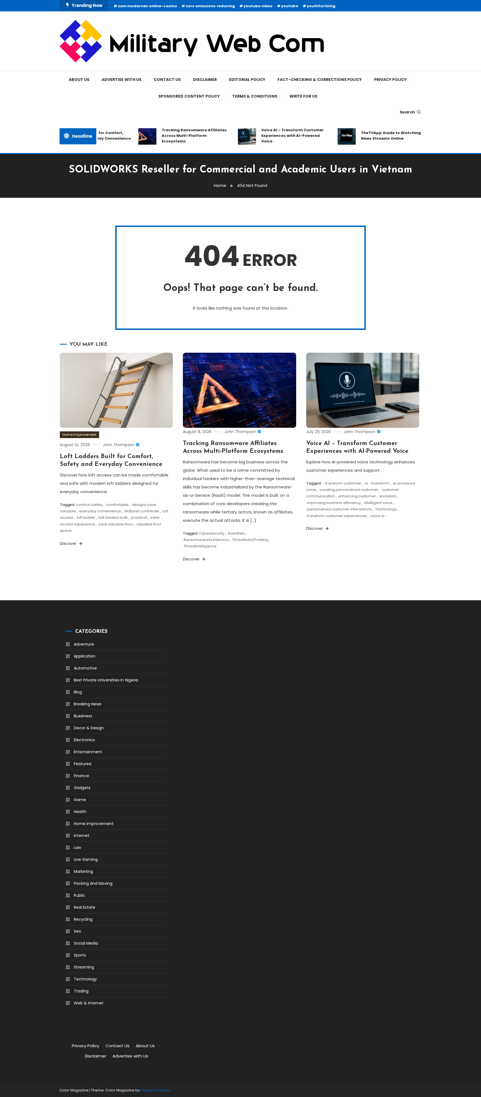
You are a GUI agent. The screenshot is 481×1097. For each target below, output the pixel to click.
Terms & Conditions (254, 96)
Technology (386, 509)
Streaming (84, 967)
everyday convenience (100, 511)
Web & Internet (89, 1003)
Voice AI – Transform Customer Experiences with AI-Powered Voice (282, 135)
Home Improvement (79, 434)
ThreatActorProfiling (250, 539)
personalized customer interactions (339, 509)
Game (80, 799)
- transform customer (341, 483)
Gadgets (82, 787)
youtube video (258, 6)
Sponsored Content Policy (189, 96)
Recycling (83, 919)
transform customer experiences (337, 515)
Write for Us (303, 96)
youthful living (321, 6)
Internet (81, 835)
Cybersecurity (211, 533)
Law (77, 847)
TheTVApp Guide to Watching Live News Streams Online (384, 135)
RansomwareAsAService (206, 539)
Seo (77, 931)
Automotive (85, 668)
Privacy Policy (390, 79)
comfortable (117, 504)
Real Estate (84, 907)
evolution (387, 496)
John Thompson (118, 445)
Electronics (84, 740)
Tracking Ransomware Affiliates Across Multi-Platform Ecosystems (183, 135)
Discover (69, 543)
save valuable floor (115, 524)
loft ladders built (113, 517)
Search (407, 112)
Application (84, 656)
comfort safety (89, 504)
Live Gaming (86, 859)
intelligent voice (378, 502)
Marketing (83, 871)
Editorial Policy (247, 79)
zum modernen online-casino (147, 6)
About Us (79, 79)
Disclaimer (205, 79)
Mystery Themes (155, 1090)
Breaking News (87, 704)
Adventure (84, 644)
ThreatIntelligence (200, 546)
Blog (78, 692)
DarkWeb (236, 533)
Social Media (86, 943)
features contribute (141, 511)
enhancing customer (357, 496)
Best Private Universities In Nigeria (106, 680)
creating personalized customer (349, 489)
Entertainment (88, 752)
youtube (289, 6)
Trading (81, 991)
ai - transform (377, 483)
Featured (82, 764)
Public (79, 895)
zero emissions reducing (210, 6)
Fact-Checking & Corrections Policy (320, 79)
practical (139, 517)
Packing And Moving (93, 883)
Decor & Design (89, 728)
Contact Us (167, 79)
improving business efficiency (334, 502)
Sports (80, 955)
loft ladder (86, 517)
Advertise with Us (121, 79)
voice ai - (378, 515)
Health (80, 811)
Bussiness (83, 716)
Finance (81, 776)
